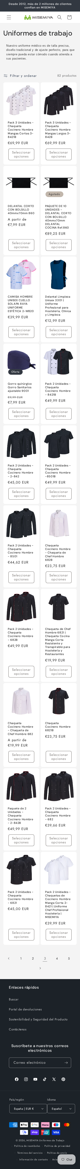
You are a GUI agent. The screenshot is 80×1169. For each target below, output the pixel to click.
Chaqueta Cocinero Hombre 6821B (57, 726)
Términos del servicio (30, 1153)
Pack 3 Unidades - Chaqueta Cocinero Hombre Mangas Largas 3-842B (58, 130)
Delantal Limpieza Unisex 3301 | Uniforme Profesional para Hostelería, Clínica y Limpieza (58, 306)
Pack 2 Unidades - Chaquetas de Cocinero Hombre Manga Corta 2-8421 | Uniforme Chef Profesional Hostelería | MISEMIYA (58, 904)
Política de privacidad (57, 1146)
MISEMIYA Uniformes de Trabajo (45, 1140)
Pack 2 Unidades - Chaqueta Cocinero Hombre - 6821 (21, 897)
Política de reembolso (27, 1146)
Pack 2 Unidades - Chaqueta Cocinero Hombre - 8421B (58, 389)
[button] (9, 17)
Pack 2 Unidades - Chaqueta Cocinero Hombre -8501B (58, 471)
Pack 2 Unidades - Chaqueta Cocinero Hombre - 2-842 (21, 471)
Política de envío (57, 1153)
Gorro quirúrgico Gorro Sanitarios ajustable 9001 (20, 387)
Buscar (14, 999)
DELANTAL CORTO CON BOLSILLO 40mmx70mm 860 (21, 209)
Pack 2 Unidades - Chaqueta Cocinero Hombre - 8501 (21, 551)
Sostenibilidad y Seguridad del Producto (38, 1019)
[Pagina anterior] (9, 958)
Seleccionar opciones (21, 154)
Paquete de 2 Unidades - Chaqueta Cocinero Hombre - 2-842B (20, 816)
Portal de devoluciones (25, 1009)
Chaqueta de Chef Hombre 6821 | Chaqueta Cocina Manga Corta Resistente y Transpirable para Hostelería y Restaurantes (58, 641)
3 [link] (45, 958)
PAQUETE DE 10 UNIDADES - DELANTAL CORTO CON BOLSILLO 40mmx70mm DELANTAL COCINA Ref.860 (58, 216)
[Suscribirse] (66, 1062)
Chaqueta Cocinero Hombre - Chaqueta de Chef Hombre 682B (57, 553)
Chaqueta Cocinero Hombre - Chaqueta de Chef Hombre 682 (20, 728)
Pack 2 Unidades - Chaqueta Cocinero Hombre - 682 (58, 814)
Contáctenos (18, 1029)
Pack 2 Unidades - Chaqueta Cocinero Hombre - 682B (21, 634)
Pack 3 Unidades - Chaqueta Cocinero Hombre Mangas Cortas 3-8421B (21, 130)
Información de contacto (33, 1159)
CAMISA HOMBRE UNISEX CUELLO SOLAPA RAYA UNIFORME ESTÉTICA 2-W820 (21, 304)
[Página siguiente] (40, 968)
